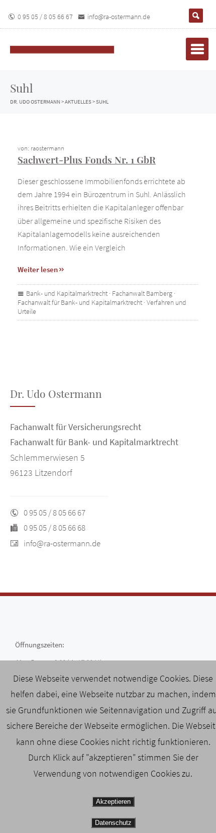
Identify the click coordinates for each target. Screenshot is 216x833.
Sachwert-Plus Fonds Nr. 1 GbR (87, 159)
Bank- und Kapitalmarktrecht (66, 293)
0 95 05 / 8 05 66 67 (45, 16)
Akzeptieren (113, 801)
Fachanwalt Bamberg (142, 293)
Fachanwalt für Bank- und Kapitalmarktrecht (80, 302)
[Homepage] (73, 49)
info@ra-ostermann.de (118, 16)
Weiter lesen (38, 269)
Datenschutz (113, 822)
